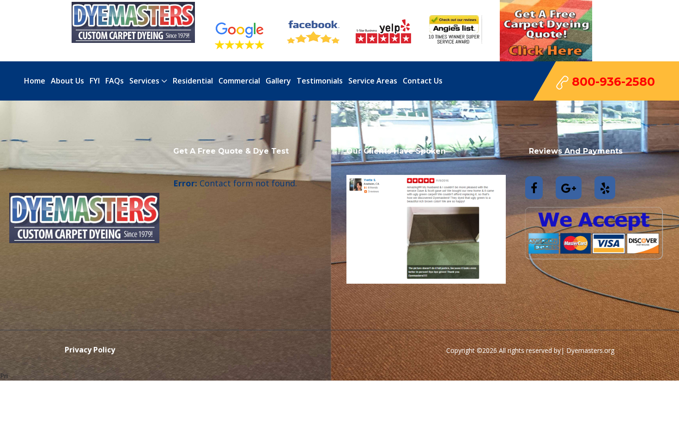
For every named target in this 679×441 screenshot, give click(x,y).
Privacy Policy (90, 350)
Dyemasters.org (590, 350)
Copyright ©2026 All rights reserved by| (506, 350)
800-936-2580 (612, 82)
